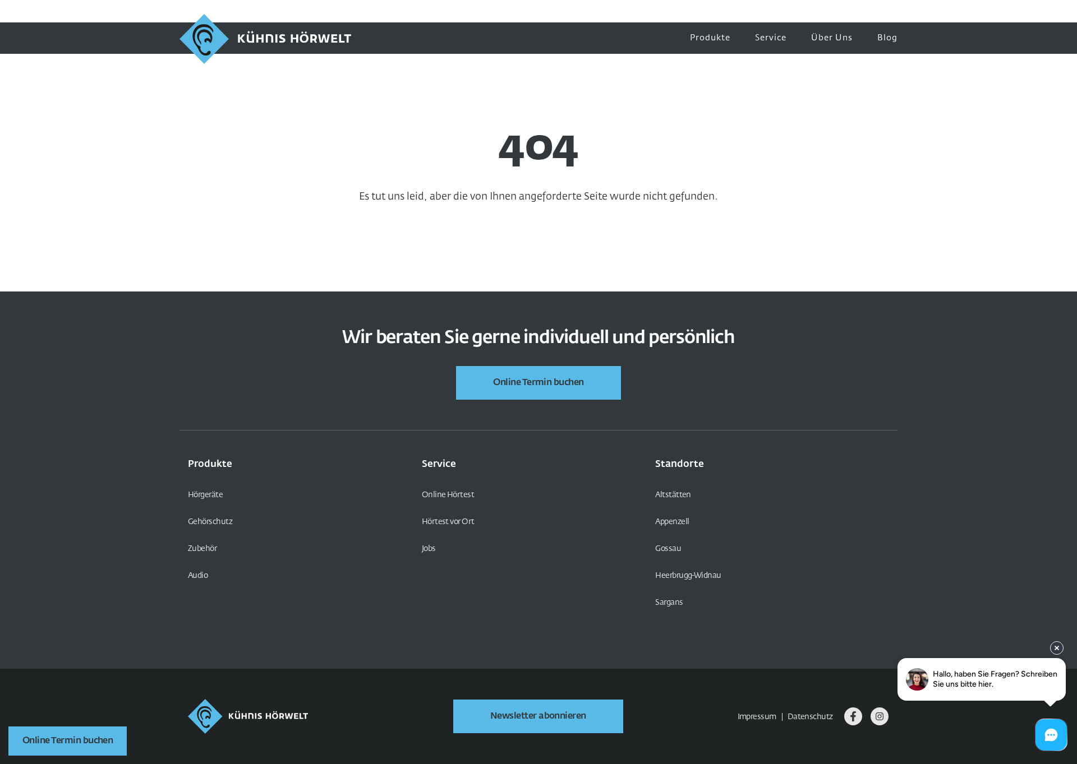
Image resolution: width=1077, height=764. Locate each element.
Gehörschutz (210, 522)
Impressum (757, 717)
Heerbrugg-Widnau (688, 576)
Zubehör (202, 549)
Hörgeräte (205, 495)
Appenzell (672, 522)
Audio (198, 576)
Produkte (710, 38)
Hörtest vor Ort (448, 522)
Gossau (668, 549)
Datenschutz (810, 717)
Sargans (669, 602)
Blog (887, 38)
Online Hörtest (448, 495)
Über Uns (832, 38)
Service (770, 38)
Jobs (429, 549)
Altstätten (673, 495)
